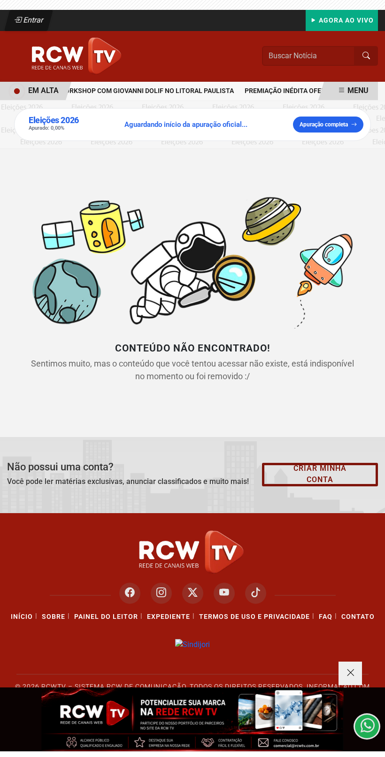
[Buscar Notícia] (366, 56)
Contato (358, 617)
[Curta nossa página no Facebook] (129, 593)
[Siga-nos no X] (192, 593)
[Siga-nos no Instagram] (161, 593)
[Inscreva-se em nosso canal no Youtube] (224, 593)
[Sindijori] (192, 644)
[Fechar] (350, 673)
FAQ (325, 617)
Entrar (33, 20)
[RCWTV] (77, 55)
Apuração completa (324, 124)
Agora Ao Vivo (345, 20)
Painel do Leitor (106, 617)
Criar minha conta (319, 474)
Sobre (53, 617)
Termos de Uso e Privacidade (254, 617)
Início (22, 617)
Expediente (168, 617)
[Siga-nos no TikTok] (255, 593)
